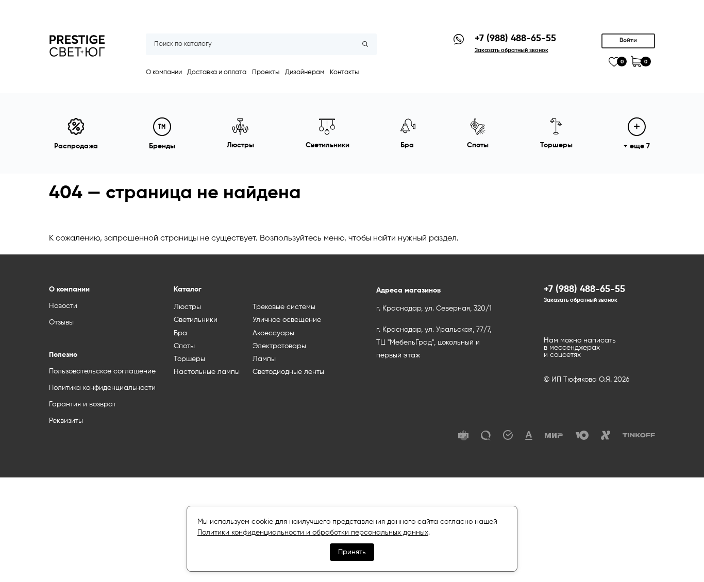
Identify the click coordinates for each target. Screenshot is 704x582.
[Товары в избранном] (614, 61)
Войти (628, 41)
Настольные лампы (207, 371)
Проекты (265, 72)
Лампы (264, 359)
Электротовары (279, 346)
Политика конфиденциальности (102, 387)
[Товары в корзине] (636, 61)
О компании (164, 72)
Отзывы (61, 322)
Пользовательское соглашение (102, 371)
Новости (63, 306)
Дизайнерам (304, 72)
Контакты (344, 72)
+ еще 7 (637, 146)
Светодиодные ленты (288, 371)
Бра (180, 333)
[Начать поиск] (365, 44)
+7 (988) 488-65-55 (515, 38)
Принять (352, 552)
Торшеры (189, 359)
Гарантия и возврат (82, 404)
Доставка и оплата (216, 72)
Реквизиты (66, 420)
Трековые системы (284, 307)
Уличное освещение (287, 319)
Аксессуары (273, 333)
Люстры (187, 307)
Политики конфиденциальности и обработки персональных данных (312, 532)
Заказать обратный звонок (580, 300)
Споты (184, 346)
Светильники (195, 319)
